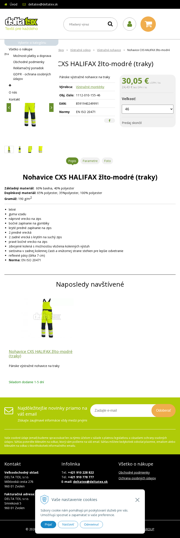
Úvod (13, 4)
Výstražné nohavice (109, 50)
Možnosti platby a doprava (32, 56)
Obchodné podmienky (28, 62)
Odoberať (163, 410)
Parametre (90, 161)
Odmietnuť (91, 524)
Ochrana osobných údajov (137, 478)
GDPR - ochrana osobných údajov (32, 76)
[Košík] (149, 24)
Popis (72, 161)
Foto (107, 161)
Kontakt (14, 99)
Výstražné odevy (80, 50)
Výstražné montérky (90, 87)
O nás (13, 92)
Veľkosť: (129, 98)
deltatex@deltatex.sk (43, 4)
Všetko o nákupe (20, 49)
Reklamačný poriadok (28, 68)
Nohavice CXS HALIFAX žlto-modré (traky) (40, 353)
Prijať (48, 524)
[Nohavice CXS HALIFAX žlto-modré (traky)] (30, 107)
